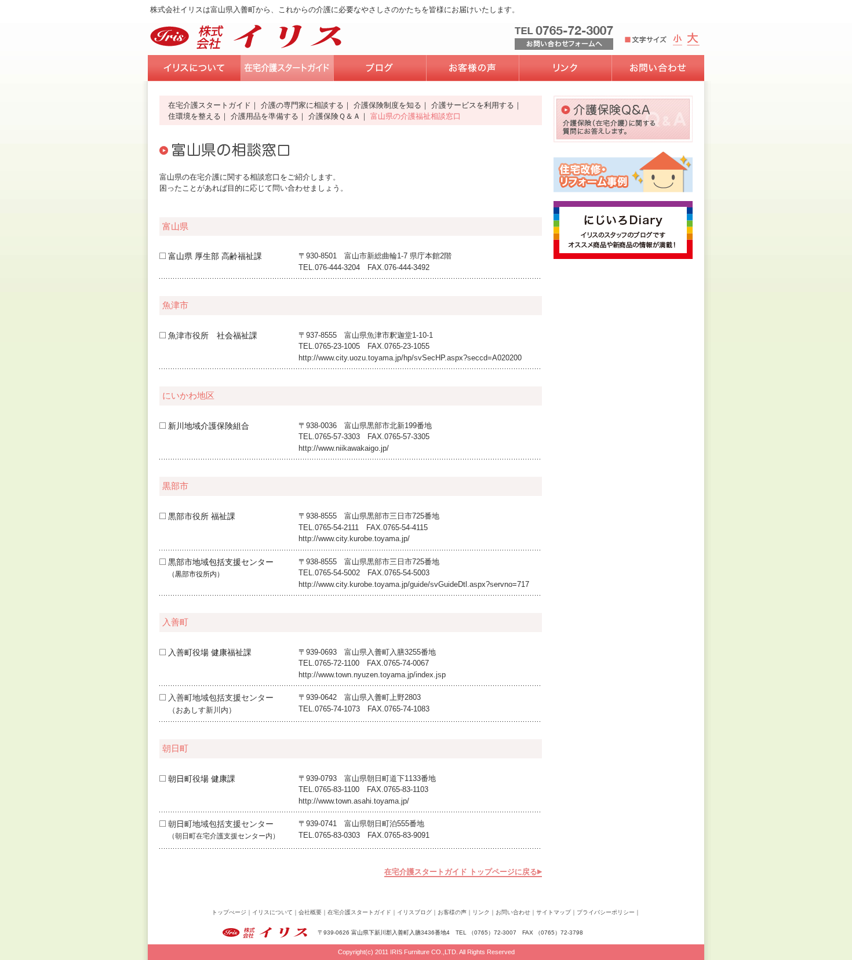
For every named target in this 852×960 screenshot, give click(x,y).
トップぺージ (229, 912)
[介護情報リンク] (565, 68)
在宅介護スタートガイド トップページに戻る (460, 871)
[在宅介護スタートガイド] (287, 68)
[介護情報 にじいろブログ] (379, 68)
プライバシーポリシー (606, 912)
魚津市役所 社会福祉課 (212, 335)
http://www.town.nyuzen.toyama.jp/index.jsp (372, 674)
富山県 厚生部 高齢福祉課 (215, 256)
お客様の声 (452, 912)
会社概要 (310, 912)
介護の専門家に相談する (302, 105)
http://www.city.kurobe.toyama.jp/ (354, 538)
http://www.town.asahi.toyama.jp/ (353, 801)
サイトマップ (553, 912)
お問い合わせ (513, 912)
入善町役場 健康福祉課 (210, 652)
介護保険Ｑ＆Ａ (334, 116)
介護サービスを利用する (472, 105)
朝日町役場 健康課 (201, 778)
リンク (481, 912)
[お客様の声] (472, 68)
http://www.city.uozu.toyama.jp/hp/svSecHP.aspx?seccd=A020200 (410, 357)
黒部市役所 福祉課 (201, 516)
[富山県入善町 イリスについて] (194, 68)
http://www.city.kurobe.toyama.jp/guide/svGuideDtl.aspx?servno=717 (413, 584)
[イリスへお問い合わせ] (657, 68)
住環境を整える (194, 116)
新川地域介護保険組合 (208, 425)
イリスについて (272, 912)
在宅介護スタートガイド (209, 105)
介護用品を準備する (264, 116)
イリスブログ (414, 912)
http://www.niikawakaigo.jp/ (343, 448)
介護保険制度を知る (387, 105)
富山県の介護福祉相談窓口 (415, 116)
